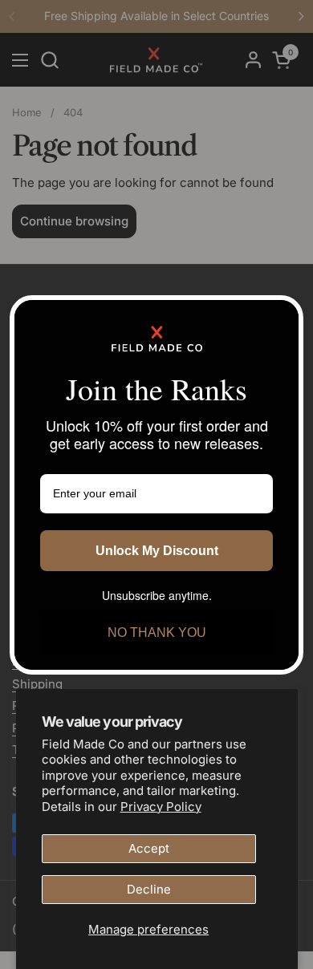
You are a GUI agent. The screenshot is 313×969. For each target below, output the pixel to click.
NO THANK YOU (157, 632)
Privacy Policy (160, 806)
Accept (148, 848)
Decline (149, 889)
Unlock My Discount (157, 550)
